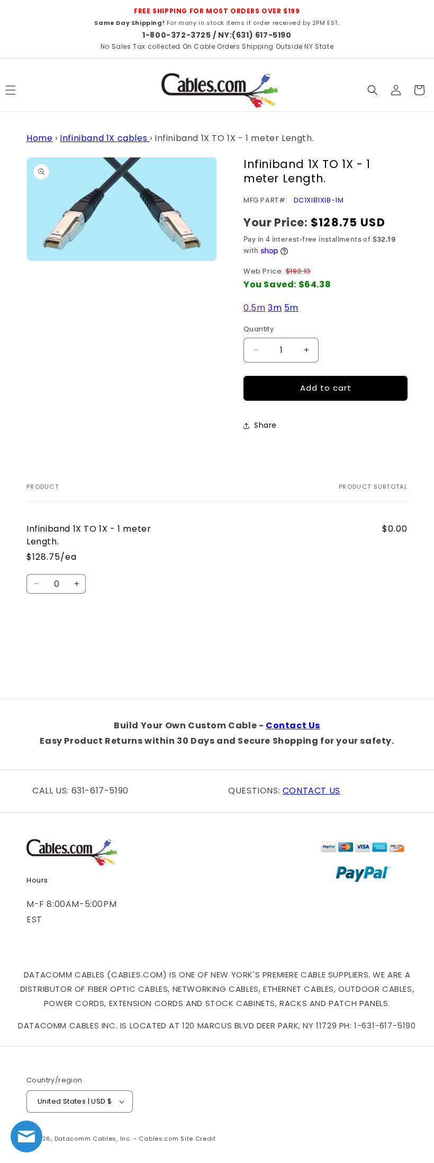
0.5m (254, 308)
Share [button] (265, 425)
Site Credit (198, 1138)
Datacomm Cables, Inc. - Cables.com (117, 1138)
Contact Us (293, 725)
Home (39, 138)
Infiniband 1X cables (105, 138)
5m (291, 308)
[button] (372, 90)
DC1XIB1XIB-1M (319, 200)
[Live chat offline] (26, 1136)
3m (275, 308)
